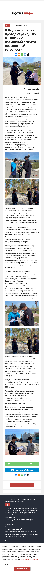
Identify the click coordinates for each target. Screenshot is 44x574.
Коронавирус (14, 458)
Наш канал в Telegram (24, 470)
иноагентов (33, 534)
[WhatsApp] (22, 54)
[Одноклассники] (19, 54)
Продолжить (22, 569)
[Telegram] (25, 54)
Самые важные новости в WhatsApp (23, 464)
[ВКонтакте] (16, 54)
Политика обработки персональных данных (20, 532)
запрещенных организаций (14, 537)
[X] (28, 54)
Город (7, 26)
